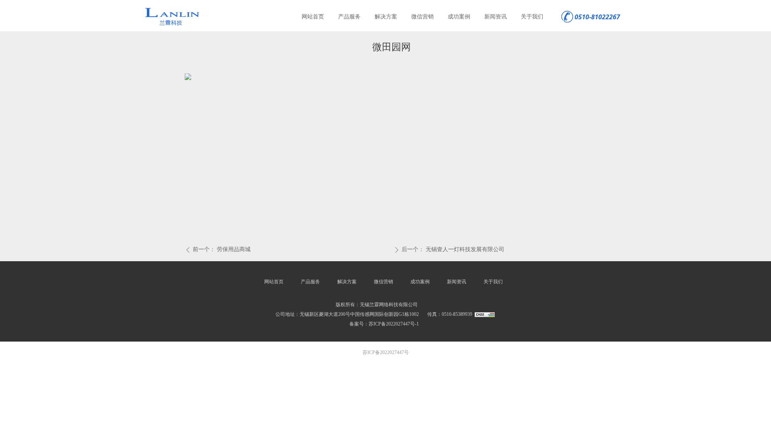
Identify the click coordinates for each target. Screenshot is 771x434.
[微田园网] (188, 76)
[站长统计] (485, 314)
